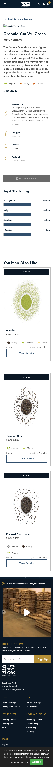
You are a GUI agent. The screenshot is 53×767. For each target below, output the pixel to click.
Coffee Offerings (9, 702)
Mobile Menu (8, 4)
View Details (26, 353)
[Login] (44, 4)
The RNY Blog (32, 723)
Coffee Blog (31, 727)
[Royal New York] (25, 4)
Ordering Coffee (9, 719)
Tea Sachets (31, 706)
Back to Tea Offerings (20, 18)
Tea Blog (30, 731)
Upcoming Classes (34, 719)
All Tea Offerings (33, 702)
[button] (4, 612)
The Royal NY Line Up (11, 706)
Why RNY (6, 744)
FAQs (4, 727)
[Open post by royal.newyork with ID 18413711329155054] (26, 612)
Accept (36, 761)
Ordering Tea (7, 723)
